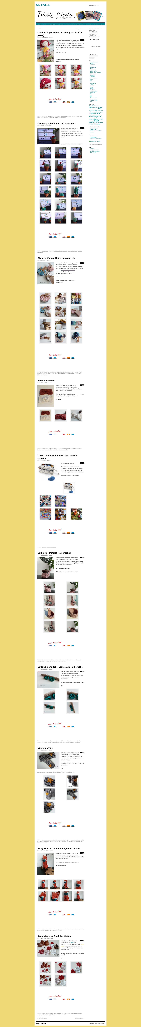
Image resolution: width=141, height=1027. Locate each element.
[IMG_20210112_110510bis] (49, 812)
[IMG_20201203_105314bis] (55, 889)
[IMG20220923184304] (76, 89)
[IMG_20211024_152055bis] (45, 317)
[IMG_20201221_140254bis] (49, 700)
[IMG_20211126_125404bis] (60, 158)
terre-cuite (72, 251)
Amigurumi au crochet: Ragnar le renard (58, 848)
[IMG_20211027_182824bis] (60, 343)
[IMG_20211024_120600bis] (45, 343)
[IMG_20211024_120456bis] (45, 304)
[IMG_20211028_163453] (76, 304)
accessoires (73, 840)
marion (52, 37)
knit (59, 841)
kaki (53, 373)
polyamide (95, 117)
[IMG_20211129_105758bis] (76, 223)
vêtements (78, 841)
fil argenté (80, 1013)
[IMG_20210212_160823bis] (72, 632)
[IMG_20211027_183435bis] (60, 317)
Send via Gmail (64, 102)
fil (92, 112)
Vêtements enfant (61, 840)
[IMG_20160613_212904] (60, 519)
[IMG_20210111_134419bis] (49, 799)
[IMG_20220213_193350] (45, 421)
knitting (62, 841)
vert (68, 742)
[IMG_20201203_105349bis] (78, 889)
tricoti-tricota (94, 122)
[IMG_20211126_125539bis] (45, 184)
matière (43, 1014)
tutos (59, 659)
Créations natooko (93, 128)
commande (63, 929)
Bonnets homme (93, 71)
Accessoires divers (46, 372)
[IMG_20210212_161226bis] (49, 593)
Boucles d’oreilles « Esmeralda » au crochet (60, 666)
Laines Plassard (93, 137)
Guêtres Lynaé (45, 747)
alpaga (80, 448)
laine (51, 449)
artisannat (78, 840)
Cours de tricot (95, 24)
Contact (101, 24)
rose (59, 373)
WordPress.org (93, 152)
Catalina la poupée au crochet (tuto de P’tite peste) (60, 34)
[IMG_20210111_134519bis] (72, 786)
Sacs (91, 93)
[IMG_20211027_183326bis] (60, 304)
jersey (90, 113)
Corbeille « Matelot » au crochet (54, 552)
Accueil (39, 24)
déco (61, 251)
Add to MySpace (59, 102)
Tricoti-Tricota (43, 5)
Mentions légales (52, 24)
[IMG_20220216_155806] (76, 421)
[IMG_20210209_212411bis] (49, 619)
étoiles (76, 1013)
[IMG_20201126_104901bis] (60, 986)
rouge (48, 1014)
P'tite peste (46, 117)
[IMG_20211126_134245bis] (76, 184)
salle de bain (62, 373)
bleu (69, 372)
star (50, 1014)
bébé (93, 108)
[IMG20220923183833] (45, 89)
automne (63, 116)
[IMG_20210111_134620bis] (72, 799)
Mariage (91, 87)
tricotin (101, 122)
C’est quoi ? (44, 24)
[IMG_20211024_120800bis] (76, 317)
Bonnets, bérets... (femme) (55, 448)
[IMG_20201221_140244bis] (72, 700)
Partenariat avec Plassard (62, 24)
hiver (49, 449)
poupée (52, 117)
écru (51, 373)
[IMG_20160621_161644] (60, 506)
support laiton (62, 742)
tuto (55, 117)
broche (90, 108)
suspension (51, 661)
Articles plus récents (79, 29)
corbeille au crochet (74, 659)
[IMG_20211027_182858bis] (76, 343)
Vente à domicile (79, 24)
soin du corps (76, 373)
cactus (55, 251)
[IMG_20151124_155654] (45, 519)
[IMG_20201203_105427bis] (66, 889)
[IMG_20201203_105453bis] (43, 889)
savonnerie (70, 373)
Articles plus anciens (42, 29)
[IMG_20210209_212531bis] (72, 619)
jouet (78, 929)
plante (69, 251)
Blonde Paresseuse (94, 136)
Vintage (91, 101)
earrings (49, 742)
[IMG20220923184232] (45, 76)
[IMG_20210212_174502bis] (49, 606)
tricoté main (71, 841)
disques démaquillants (45, 373)
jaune (101, 112)
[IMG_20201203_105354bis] (43, 901)
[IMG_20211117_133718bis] (60, 330)
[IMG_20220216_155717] (60, 421)
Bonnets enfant (93, 70)
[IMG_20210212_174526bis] (72, 606)
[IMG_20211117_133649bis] (45, 330)
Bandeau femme (46, 380)
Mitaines (91, 88)
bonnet (100, 107)
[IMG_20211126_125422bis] (76, 158)
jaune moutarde (55, 841)
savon (67, 373)
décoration (65, 251)
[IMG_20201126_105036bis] (45, 986)
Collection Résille (93, 77)
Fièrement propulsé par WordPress (97, 1023)
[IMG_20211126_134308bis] (76, 197)
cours (90, 110)
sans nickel (57, 742)
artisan (63, 372)
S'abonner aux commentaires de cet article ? (68, 102)
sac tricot (99, 119)
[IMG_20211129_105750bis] (60, 223)
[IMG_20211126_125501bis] (76, 171)
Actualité (44, 547)
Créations (99, 110)
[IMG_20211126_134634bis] (76, 210)
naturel (56, 373)
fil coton (47, 661)
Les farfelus (92, 85)
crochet (49, 116)
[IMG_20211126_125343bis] (45, 158)
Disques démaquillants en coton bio (56, 258)
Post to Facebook (50, 102)
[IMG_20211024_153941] (76, 330)
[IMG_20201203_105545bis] (55, 901)
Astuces (91, 66)
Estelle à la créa (93, 129)
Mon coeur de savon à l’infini (68, 270)
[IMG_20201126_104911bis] (60, 973)
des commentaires (94, 151)
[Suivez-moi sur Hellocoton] (95, 141)
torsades (92, 121)
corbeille (72, 372)
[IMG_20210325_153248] (76, 519)
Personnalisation (93, 91)
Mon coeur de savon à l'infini (95, 130)
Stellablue (92, 132)
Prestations (72, 24)
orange (38, 930)
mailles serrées (40, 117)
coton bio (76, 372)
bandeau (39, 449)
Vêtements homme (94, 100)
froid (45, 841)
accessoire (72, 448)
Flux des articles (94, 150)
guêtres (47, 841)
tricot (76, 251)
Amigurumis (44, 116)
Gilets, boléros (93, 83)
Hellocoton (100, 144)
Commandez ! (88, 24)
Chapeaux (92, 75)
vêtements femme (93, 99)
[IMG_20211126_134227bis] (60, 184)
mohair (54, 449)
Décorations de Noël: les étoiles (54, 935)
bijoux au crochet (73, 740)
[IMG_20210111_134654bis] (49, 786)
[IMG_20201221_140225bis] (72, 713)
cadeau (69, 116)
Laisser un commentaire (61, 117)
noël (46, 1014)
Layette (91, 84)
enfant (81, 116)
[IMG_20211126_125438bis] (60, 171)
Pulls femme (92, 92)
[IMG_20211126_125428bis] (45, 171)
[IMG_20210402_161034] (45, 506)
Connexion (92, 148)
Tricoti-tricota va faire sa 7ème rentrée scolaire (57, 457)
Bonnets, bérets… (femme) (95, 72)
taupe (65, 841)
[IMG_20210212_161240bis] (72, 593)
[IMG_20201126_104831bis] (45, 973)
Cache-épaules (93, 74)
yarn (81, 841)
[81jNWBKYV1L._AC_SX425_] (69, 493)
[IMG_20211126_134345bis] (45, 210)
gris (99, 112)
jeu (76, 929)
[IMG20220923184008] (76, 76)
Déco (47, 251)
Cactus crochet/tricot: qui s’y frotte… (56, 123)
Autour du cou (93, 67)
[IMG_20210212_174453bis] (49, 632)
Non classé (56, 659)
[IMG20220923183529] (60, 76)
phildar (90, 116)
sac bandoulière (94, 119)
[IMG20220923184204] (60, 89)
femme (46, 449)
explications (50, 659)
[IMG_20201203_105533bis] (78, 901)
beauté (66, 372)
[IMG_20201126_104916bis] (76, 973)
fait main (42, 841)
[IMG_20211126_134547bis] (60, 210)
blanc (63, 1013)
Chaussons (92, 76)
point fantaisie (95, 116)
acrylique (77, 448)
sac (90, 119)
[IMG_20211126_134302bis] (60, 197)
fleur (97, 112)
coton (75, 116)
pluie (50, 117)
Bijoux (51, 740)
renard (45, 930)
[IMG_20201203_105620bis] (66, 901)
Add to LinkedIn (72, 102)
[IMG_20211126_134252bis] (45, 197)
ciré (72, 116)
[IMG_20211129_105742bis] (45, 223)
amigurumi (59, 116)
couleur (80, 372)
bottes (66, 116)
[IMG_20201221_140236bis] (49, 713)
